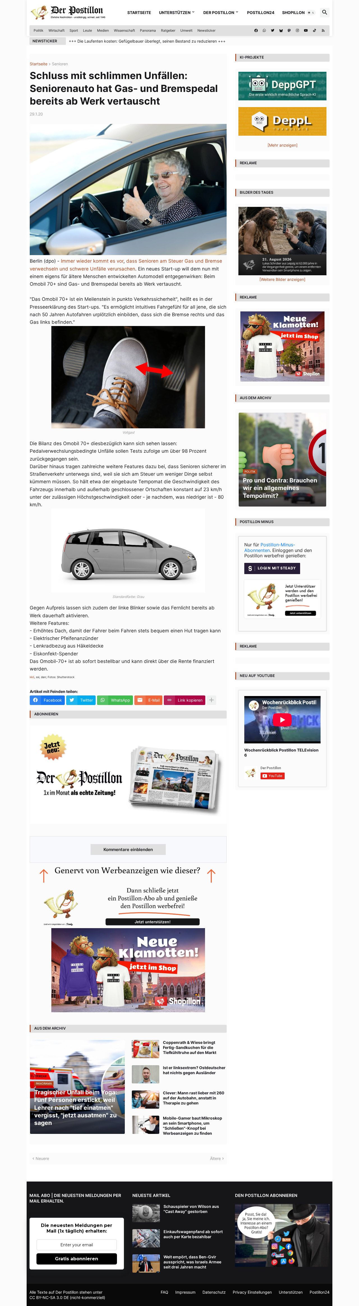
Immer (68, 261)
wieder (84, 261)
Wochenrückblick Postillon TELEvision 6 (281, 752)
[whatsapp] (264, 30)
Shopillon (293, 12)
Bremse (213, 261)
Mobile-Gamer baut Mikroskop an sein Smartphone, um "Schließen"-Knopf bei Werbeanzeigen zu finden (192, 1126)
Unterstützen (174, 12)
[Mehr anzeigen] (211, 700)
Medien (103, 30)
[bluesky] (281, 30)
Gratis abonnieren (76, 1258)
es (112, 261)
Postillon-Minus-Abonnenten (269, 547)
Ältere (215, 1158)
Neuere (42, 1158)
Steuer (175, 261)
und (199, 261)
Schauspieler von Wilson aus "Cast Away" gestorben (191, 1209)
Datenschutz (214, 1292)
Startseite (139, 12)
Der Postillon (218, 12)
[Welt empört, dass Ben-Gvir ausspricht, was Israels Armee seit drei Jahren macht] (146, 1263)
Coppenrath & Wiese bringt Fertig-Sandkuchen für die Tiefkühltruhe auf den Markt (189, 1047)
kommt (101, 261)
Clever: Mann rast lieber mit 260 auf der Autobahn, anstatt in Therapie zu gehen (193, 1097)
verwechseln (44, 269)
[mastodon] (289, 30)
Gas (189, 261)
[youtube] (306, 30)
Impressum (185, 1292)
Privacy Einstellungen (252, 1292)
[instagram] (297, 30)
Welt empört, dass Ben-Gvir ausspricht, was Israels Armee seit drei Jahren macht (192, 1261)
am (163, 261)
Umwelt (186, 30)
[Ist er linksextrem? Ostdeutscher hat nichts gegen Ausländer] (145, 1074)
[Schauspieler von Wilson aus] (146, 1213)
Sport (74, 30)
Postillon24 (260, 12)
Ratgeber (168, 30)
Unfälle (98, 269)
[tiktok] (314, 30)
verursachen (121, 269)
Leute (87, 30)
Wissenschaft (124, 30)
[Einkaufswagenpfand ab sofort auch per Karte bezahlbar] (146, 1238)
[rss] (323, 30)
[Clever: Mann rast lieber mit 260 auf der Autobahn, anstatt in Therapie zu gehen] (145, 1099)
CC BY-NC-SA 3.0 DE (49, 1297)
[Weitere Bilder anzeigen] (282, 279)
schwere (79, 269)
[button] (311, 12)
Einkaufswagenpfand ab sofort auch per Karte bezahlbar (193, 1234)
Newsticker (206, 30)
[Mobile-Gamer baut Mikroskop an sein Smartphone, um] (145, 1125)
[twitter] (272, 30)
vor (120, 261)
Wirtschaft (57, 30)
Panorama (148, 30)
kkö (32, 677)
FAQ (164, 1292)
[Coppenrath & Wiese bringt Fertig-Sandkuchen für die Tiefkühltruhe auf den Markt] (145, 1049)
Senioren (60, 64)
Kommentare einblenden (128, 849)
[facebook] (256, 30)
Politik (38, 30)
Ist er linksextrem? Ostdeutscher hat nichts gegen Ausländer (194, 1070)
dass (131, 261)
